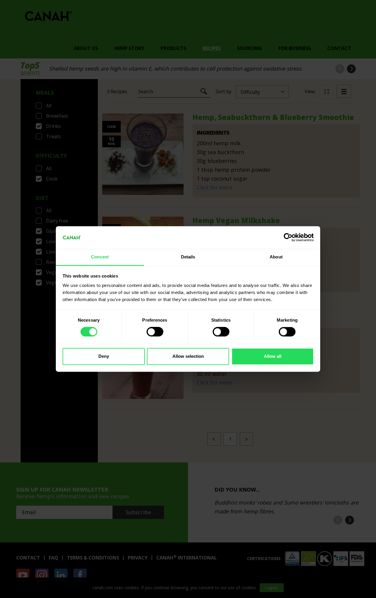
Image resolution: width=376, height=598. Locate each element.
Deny (103, 356)
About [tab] (276, 256)
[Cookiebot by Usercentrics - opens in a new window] (288, 237)
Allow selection (188, 356)
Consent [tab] (100, 256)
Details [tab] (188, 256)
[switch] (155, 332)
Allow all (272, 356)
